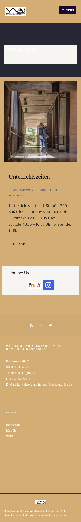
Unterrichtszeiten (29, 176)
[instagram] (48, 285)
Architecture (52, 190)
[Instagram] (40, 325)
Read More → (20, 244)
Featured (16, 195)
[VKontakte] (50, 325)
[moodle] (31, 285)
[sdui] (39, 285)
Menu (69, 10)
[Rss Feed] (31, 325)
